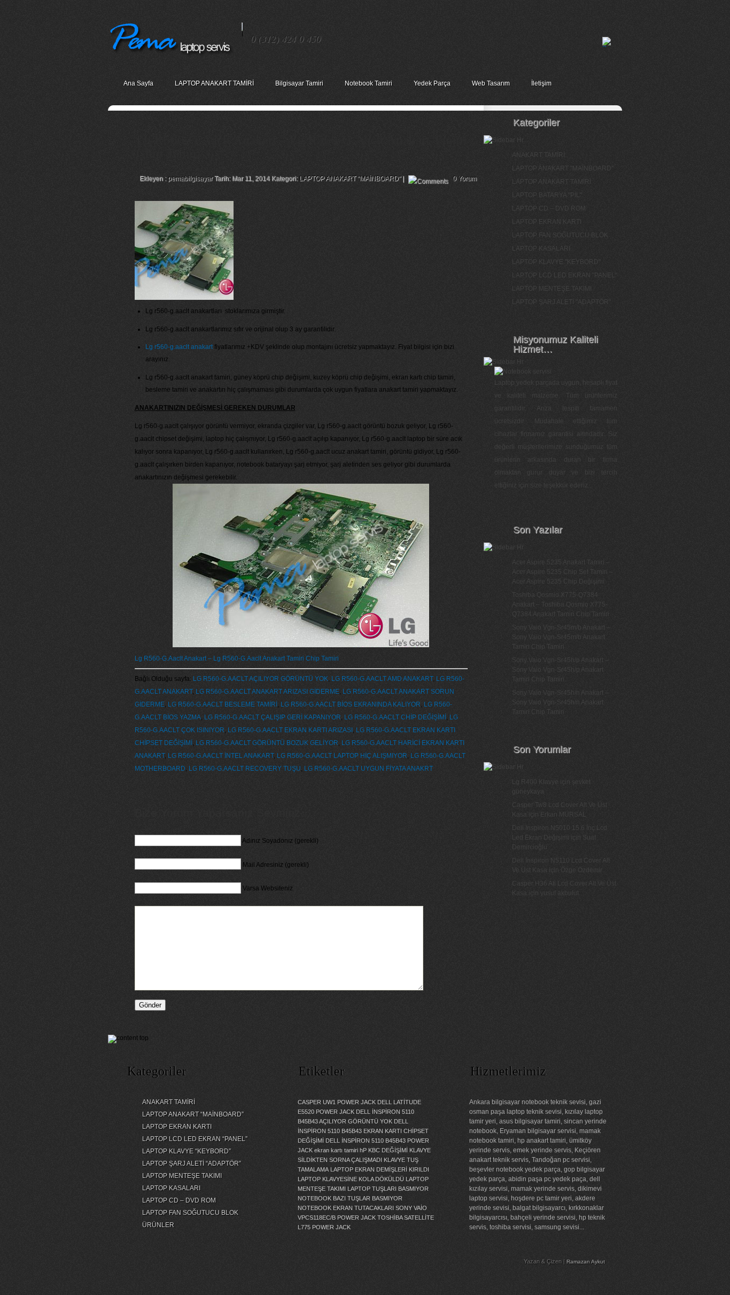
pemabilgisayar (190, 178)
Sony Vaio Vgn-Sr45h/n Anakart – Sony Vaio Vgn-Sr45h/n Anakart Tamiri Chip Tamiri (560, 702)
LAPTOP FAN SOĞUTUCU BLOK (560, 235)
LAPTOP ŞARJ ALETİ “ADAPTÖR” (191, 1163)
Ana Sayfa (138, 83)
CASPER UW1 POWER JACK (337, 1102)
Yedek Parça (432, 83)
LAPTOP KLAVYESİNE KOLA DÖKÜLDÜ (351, 1179)
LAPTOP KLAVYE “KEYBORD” (186, 1151)
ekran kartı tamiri (336, 1150)
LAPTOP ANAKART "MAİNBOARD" (350, 178)
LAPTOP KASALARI (541, 248)
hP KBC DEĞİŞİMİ (384, 1150)
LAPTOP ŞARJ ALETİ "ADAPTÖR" (561, 302)
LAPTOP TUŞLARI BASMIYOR (388, 1188)
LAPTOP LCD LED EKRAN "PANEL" (564, 275)
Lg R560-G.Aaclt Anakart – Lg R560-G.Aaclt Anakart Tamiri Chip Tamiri (237, 658)
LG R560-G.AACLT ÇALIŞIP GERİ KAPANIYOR (272, 717)
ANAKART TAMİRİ (538, 155)
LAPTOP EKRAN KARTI (546, 222)
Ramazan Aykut (585, 1262)
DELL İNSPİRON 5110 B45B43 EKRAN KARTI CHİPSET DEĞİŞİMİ (363, 1131)
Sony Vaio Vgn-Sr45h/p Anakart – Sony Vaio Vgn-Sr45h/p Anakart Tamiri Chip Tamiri (560, 669)
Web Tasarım (491, 83)
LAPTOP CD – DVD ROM (549, 208)
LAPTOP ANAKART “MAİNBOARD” (193, 1114)
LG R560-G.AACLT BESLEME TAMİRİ (222, 704)
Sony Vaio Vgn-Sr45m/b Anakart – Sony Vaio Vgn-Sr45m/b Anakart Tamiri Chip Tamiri (561, 637)
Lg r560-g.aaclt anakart (179, 347)
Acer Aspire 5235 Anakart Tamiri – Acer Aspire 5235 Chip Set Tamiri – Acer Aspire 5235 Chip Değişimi (562, 572)
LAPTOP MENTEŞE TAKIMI (552, 288)
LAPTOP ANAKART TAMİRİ (214, 83)
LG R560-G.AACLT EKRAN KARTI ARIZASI (290, 730)
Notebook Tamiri (368, 83)
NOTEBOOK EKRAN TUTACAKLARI (346, 1208)
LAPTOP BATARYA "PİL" (547, 195)
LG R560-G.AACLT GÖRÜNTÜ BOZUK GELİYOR (267, 743)
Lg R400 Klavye (535, 782)
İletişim (541, 83)
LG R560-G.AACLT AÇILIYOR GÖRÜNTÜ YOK (260, 679)
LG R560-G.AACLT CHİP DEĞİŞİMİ (395, 717)
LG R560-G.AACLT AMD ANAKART (382, 679)
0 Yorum (465, 178)
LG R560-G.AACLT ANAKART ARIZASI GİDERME (267, 691)
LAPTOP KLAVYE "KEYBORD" (556, 262)
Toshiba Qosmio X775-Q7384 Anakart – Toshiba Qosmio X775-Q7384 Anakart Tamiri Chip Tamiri (560, 604)
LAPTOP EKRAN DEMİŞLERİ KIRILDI (379, 1169)
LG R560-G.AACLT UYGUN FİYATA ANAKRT (368, 768)
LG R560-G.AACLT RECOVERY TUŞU (245, 768)
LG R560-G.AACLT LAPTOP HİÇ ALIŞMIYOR (342, 755)
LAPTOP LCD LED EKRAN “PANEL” (194, 1139)
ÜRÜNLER (158, 1225)
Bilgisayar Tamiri (299, 83)
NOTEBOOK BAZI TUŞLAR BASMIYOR (350, 1198)
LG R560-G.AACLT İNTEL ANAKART (221, 755)
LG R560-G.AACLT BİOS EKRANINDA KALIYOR (351, 704)
